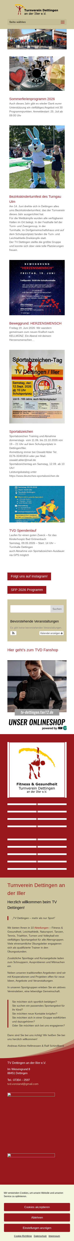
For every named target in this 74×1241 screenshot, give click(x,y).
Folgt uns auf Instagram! (29, 576)
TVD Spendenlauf (22, 530)
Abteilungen (41, 927)
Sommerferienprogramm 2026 (32, 99)
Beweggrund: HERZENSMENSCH (35, 323)
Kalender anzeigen (50, 633)
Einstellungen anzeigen (37, 1227)
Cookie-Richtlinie (23, 1236)
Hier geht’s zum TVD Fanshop (32, 650)
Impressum (54, 1236)
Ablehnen (37, 1217)
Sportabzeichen (21, 431)
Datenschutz (40, 1236)
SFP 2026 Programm (27, 590)
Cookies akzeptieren (37, 1207)
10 (51, 46)
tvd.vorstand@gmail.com (23, 1083)
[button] (13, 633)
